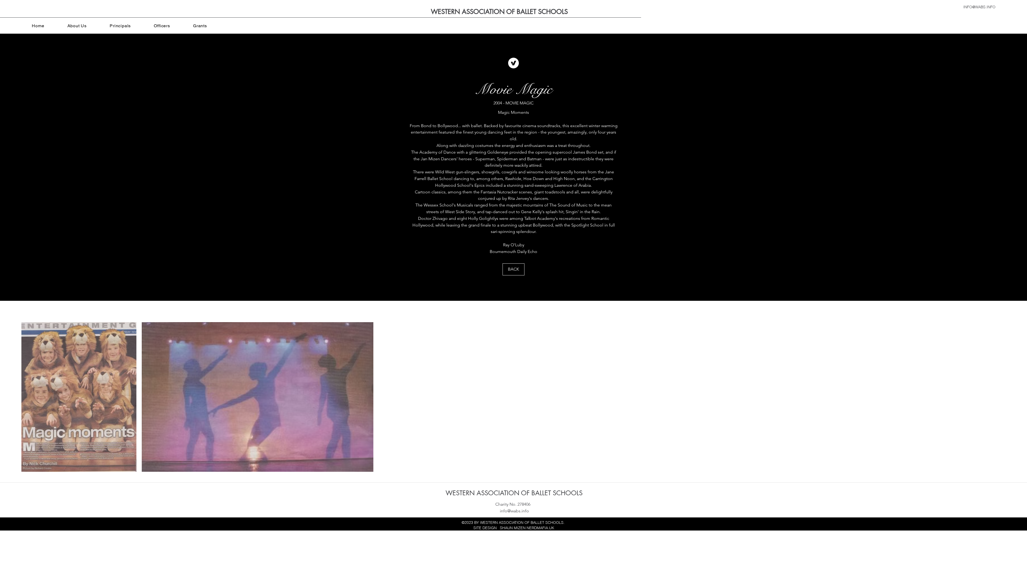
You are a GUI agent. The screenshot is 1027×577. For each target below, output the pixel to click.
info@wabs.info (514, 510)
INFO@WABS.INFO (979, 7)
